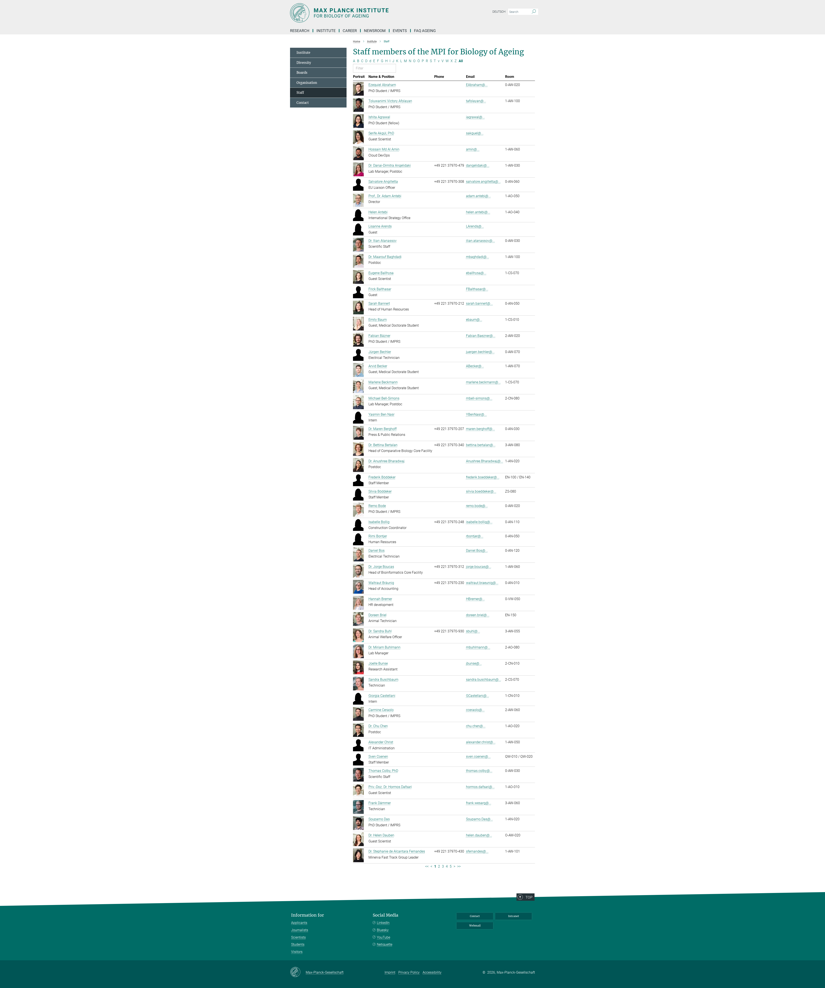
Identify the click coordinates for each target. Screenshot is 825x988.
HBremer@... (475, 599)
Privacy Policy (409, 972)
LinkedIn (383, 923)
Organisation (306, 83)
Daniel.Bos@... (477, 551)
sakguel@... (475, 133)
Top (529, 897)
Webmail (475, 925)
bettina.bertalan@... (481, 445)
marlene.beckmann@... (483, 382)
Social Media (385, 915)
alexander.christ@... (481, 742)
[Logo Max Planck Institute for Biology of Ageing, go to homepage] (370, 13)
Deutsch (499, 11)
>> (459, 866)
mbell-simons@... (479, 398)
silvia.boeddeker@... (481, 491)
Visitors (296, 952)
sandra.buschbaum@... (483, 680)
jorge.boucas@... (478, 567)
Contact (302, 103)
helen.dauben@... (479, 835)
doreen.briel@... (477, 615)
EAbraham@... (477, 85)
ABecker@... (475, 366)
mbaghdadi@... (477, 257)
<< (427, 866)
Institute (303, 53)
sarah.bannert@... (479, 303)
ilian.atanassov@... (480, 241)
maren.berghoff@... (480, 429)
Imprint (390, 972)
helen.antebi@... (478, 212)
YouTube (383, 937)
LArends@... (475, 226)
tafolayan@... (476, 101)
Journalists (299, 930)
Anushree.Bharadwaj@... (484, 461)
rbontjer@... (474, 536)
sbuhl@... (473, 631)
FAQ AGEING (425, 30)
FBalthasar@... (477, 289)
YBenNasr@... (476, 414)
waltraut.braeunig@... (482, 583)
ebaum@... (474, 320)
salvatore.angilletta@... (483, 182)
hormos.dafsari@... (480, 787)
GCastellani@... (477, 696)
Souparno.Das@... (479, 819)
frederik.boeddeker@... (483, 477)
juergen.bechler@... (480, 352)
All (461, 61)
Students (297, 944)
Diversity (303, 63)
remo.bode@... (477, 506)
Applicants (299, 923)
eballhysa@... (476, 273)
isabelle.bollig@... (479, 522)
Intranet (513, 916)
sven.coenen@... (478, 756)
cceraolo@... (475, 710)
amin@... (473, 149)
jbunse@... (474, 663)
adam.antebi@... (478, 196)
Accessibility (432, 972)
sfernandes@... (477, 851)
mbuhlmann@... (478, 647)
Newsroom (375, 30)
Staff (300, 93)
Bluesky (383, 930)
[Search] (533, 12)
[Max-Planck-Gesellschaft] (298, 972)
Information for (307, 915)
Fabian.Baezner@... (480, 336)
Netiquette (384, 944)
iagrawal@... (475, 117)
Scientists (298, 937)
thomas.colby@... (479, 771)
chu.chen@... (476, 726)
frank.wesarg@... (478, 803)
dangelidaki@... (477, 165)
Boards (301, 73)
